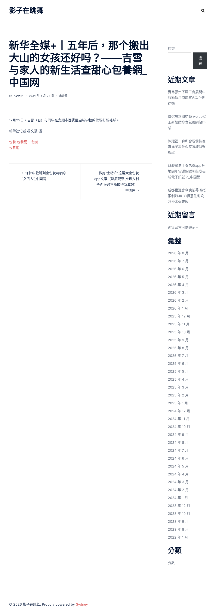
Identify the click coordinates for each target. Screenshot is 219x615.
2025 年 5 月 (178, 371)
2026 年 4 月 (178, 285)
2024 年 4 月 (178, 474)
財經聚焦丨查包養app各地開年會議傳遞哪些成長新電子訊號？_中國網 (187, 171)
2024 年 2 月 (178, 490)
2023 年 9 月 (178, 521)
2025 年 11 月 (178, 324)
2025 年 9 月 (178, 340)
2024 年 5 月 (178, 466)
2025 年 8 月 (178, 348)
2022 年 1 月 (178, 537)
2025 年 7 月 (178, 355)
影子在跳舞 (26, 10)
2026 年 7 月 (178, 261)
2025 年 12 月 (179, 316)
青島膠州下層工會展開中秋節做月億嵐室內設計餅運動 (187, 98)
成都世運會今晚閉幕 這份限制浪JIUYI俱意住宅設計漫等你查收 (187, 196)
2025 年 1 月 (178, 403)
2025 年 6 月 (178, 363)
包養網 (22, 142)
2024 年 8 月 (178, 442)
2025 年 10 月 (179, 332)
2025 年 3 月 (178, 387)
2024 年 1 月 (178, 498)
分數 (171, 563)
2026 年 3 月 (178, 292)
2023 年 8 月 (178, 529)
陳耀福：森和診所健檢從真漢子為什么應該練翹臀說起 (187, 147)
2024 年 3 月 (178, 482)
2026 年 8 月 (178, 253)
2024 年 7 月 (178, 450)
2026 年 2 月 (178, 300)
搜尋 (171, 48)
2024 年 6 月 (178, 458)
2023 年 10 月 (179, 513)
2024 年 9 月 (178, 434)
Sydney (82, 604)
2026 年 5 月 (178, 277)
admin (19, 95)
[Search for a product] (203, 10)
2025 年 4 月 (178, 379)
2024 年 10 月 (179, 426)
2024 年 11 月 (178, 419)
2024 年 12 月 (179, 411)
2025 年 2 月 (178, 395)
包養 (12, 142)
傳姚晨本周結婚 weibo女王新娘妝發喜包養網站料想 (187, 122)
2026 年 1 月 (178, 308)
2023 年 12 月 (179, 505)
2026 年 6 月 (178, 269)
